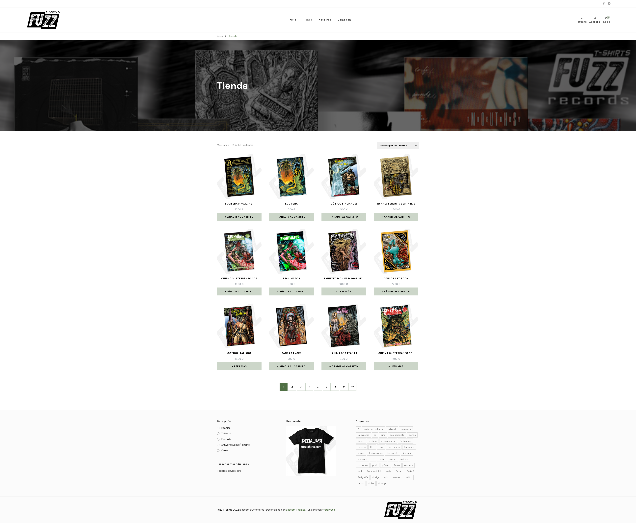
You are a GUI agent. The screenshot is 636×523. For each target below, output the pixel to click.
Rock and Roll (374, 471)
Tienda (307, 19)
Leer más (345, 291)
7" (359, 428)
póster (385, 465)
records (408, 465)
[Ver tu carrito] (606, 19)
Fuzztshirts (394, 446)
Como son (344, 19)
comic (412, 434)
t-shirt (408, 477)
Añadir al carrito (240, 216)
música (404, 459)
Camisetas (363, 434)
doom (361, 441)
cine (383, 434)
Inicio (292, 19)
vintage (382, 483)
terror (361, 483)
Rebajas (226, 428)
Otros (224, 450)
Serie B (410, 471)
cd (375, 434)
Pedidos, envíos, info (229, 470)
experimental (388, 441)
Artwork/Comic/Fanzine (235, 444)
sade (388, 471)
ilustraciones (376, 453)
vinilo (371, 483)
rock (360, 471)
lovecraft (362, 459)
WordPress (328, 509)
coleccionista (397, 434)
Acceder (594, 22)
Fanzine (362, 446)
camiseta (406, 428)
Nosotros (325, 19)
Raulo (397, 465)
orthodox (363, 465)
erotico (373, 441)
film (372, 446)
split (386, 477)
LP (373, 459)
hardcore (409, 446)
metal (382, 459)
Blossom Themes (295, 509)
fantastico (405, 441)
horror (361, 453)
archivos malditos (373, 428)
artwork (392, 428)
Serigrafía (363, 477)
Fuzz (381, 446)
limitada (407, 453)
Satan (399, 471)
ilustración (392, 453)
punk (375, 465)
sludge (375, 477)
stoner (396, 477)
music (393, 459)
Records (226, 439)
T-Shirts (226, 433)
